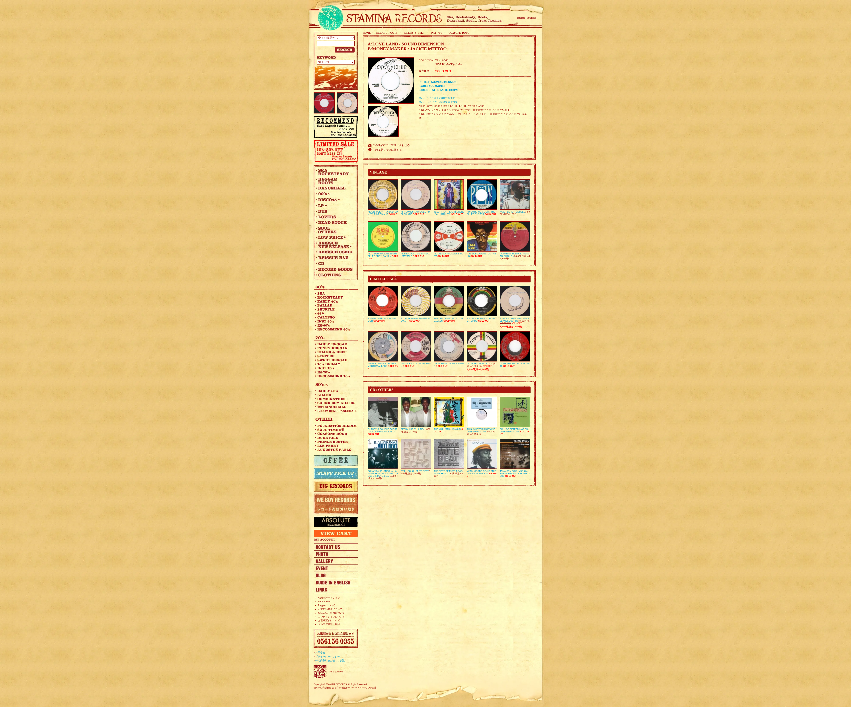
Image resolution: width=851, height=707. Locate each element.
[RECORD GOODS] (334, 269)
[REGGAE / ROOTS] (334, 180)
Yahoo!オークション (329, 597)
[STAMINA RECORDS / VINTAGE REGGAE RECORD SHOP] (378, 18)
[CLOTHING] (334, 275)
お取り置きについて (329, 620)
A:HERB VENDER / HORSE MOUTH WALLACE (382, 364)
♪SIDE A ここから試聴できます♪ (438, 98)
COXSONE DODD (458, 32)
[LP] (334, 205)
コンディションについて (331, 616)
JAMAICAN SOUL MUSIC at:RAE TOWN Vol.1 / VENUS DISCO (515, 473)
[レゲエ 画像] (336, 553)
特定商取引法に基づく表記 (330, 660)
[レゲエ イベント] (336, 568)
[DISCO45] (334, 200)
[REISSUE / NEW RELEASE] (334, 244)
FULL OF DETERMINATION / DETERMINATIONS (514, 430)
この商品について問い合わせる (391, 145)
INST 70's (435, 32)
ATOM (339, 671)
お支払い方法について (330, 609)
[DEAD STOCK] (334, 223)
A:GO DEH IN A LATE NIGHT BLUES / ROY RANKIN (382, 254)
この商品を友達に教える (387, 149)
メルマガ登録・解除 (329, 624)
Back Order (324, 601)
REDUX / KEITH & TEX (412, 429)
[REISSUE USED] (334, 252)
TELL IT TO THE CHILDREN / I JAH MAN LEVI (449, 213)
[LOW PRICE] (334, 237)
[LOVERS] (334, 217)
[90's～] (334, 194)
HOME (367, 32)
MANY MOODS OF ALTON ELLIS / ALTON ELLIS (481, 472)
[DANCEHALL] (334, 188)
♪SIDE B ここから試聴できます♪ (438, 102)
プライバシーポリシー (327, 656)
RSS (332, 671)
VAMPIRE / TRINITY (477, 363)
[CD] (334, 263)
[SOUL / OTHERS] (334, 230)
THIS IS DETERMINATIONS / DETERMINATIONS (481, 430)
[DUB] (334, 211)
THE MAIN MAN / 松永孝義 (447, 429)
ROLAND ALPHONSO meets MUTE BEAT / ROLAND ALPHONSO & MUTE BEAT (383, 473)
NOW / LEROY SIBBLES (512, 212)
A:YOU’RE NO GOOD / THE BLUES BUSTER (481, 213)
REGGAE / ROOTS (386, 32)
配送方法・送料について (331, 612)
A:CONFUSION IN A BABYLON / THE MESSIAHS (383, 213)
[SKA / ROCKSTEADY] (334, 172)
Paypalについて (326, 605)
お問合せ (320, 652)
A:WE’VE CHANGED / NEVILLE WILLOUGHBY (514, 319)
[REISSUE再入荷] (334, 258)
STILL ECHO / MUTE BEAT (415, 471)
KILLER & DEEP (413, 32)
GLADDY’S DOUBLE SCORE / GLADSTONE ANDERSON (383, 430)
